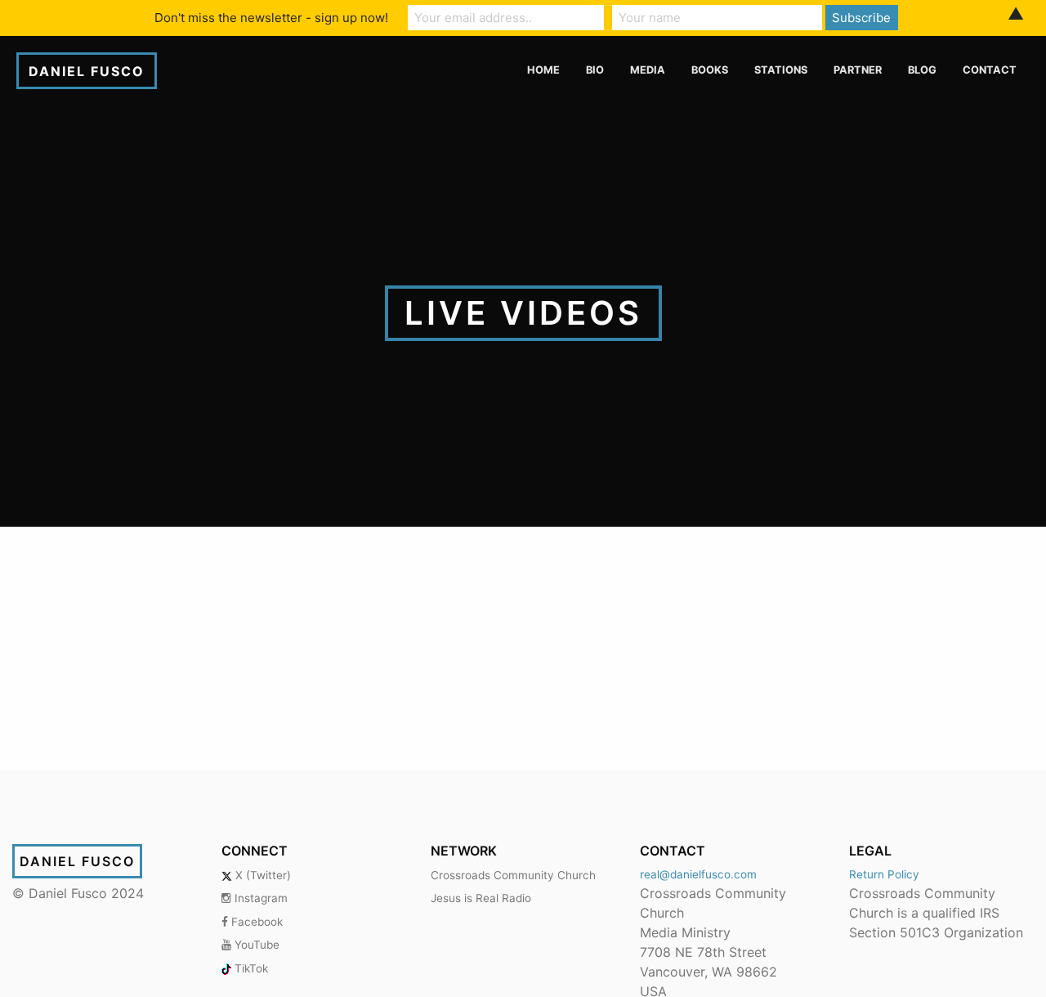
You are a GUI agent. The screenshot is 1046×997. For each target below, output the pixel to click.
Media (647, 70)
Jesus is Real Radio (481, 898)
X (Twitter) (261, 875)
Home (543, 70)
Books (709, 70)
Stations (780, 70)
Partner (858, 70)
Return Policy (884, 874)
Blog (922, 70)
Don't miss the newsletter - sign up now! (271, 17)
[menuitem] (543, 70)
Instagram (259, 898)
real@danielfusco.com (698, 874)
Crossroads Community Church (513, 875)
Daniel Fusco (87, 71)
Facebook (255, 921)
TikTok (249, 968)
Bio (595, 70)
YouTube (255, 944)
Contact (990, 70)
